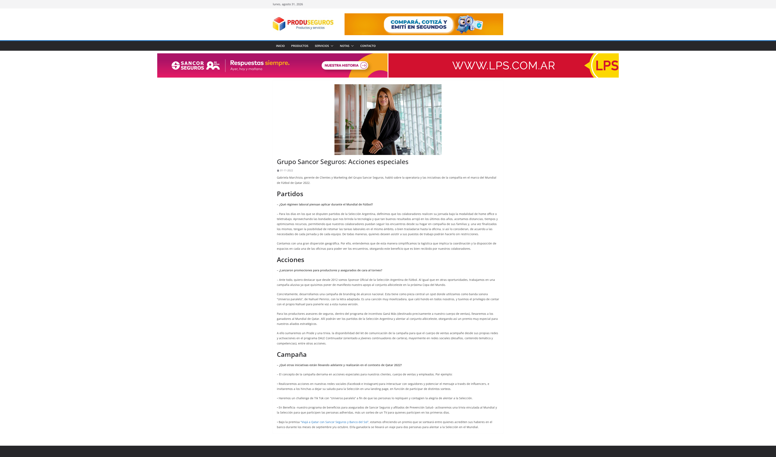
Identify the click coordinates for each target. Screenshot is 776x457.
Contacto (368, 46)
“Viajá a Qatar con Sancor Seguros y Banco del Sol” (334, 422)
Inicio (280, 46)
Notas (344, 46)
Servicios (322, 46)
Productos (299, 46)
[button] (331, 46)
